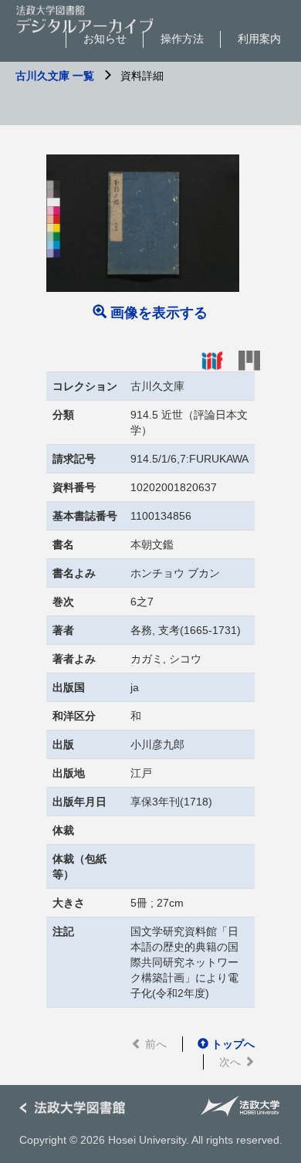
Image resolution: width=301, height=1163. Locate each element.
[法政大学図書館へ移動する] (77, 1108)
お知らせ (105, 38)
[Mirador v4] (249, 360)
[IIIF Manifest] (212, 360)
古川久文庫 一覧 (54, 76)
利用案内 (259, 38)
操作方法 (182, 38)
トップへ (231, 1044)
